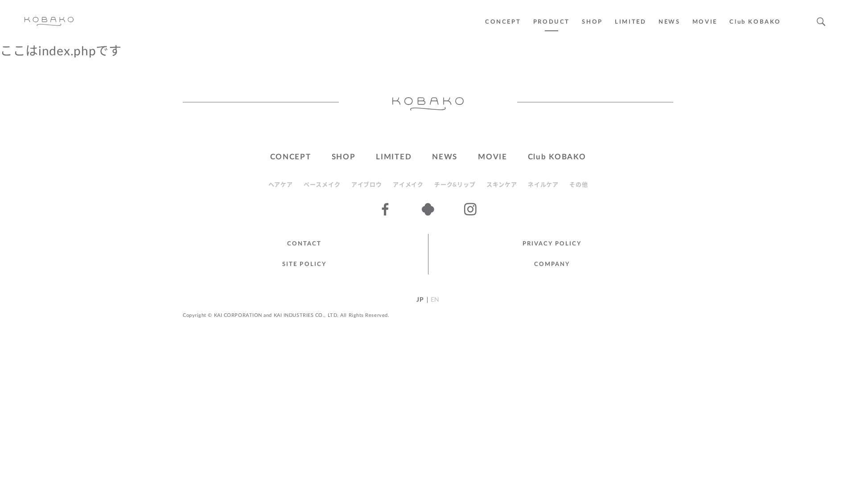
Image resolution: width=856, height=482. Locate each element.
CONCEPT (503, 22)
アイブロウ (366, 185)
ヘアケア (280, 185)
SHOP (592, 22)
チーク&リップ (454, 185)
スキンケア (501, 185)
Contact (304, 244)
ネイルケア (543, 185)
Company (552, 264)
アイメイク (408, 185)
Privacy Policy (552, 244)
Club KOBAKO (755, 22)
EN (435, 300)
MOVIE (492, 157)
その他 (578, 185)
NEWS (669, 22)
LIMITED (630, 22)
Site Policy (304, 264)
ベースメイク (322, 185)
